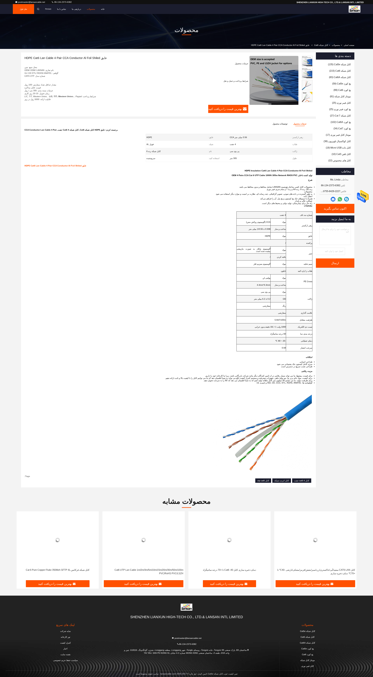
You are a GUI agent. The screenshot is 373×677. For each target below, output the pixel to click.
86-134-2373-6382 (63, 2)
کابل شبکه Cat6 (321, 45)
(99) (342, 90)
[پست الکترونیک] (333, 199)
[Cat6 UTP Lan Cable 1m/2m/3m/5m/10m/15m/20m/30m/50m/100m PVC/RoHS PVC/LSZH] (143, 540)
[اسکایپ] (346, 199)
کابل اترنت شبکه (281, 480)
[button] (307, 101)
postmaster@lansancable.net (32, 2)
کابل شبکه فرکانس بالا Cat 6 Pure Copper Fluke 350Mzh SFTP (57, 570)
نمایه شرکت (65, 631)
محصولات (91, 9)
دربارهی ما (76, 9)
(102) (341, 122)
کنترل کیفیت (65, 643)
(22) (339, 160)
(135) (339, 64)
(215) (340, 71)
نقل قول (23, 9)
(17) (338, 135)
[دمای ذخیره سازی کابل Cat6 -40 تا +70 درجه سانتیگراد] (229, 540)
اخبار (65, 648)
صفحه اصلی (349, 45)
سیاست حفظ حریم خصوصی (65, 660)
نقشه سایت (65, 654)
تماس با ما (61, 9)
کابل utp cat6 (263, 480)
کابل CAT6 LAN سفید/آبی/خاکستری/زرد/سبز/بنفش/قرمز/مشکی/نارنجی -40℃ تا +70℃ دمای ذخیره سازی (316, 572)
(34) (342, 128)
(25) (341, 103)
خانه (103, 9)
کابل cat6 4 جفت (301, 480)
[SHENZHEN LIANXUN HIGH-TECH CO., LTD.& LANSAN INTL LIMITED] (354, 9)
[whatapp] (340, 199)
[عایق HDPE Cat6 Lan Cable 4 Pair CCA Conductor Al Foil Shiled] (273, 80)
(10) (341, 154)
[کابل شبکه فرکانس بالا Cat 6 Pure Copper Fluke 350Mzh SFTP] (57, 540)
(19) (338, 147)
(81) (340, 96)
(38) (337, 141)
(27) (340, 115)
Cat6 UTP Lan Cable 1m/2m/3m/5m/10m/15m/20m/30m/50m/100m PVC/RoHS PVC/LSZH (149, 572)
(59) (341, 83)
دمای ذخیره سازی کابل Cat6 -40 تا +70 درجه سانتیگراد (229, 570)
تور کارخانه (65, 637)
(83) (340, 77)
